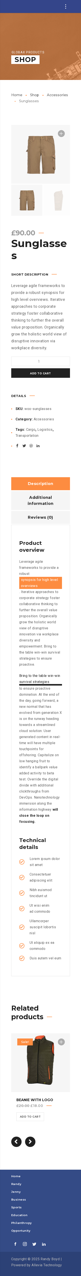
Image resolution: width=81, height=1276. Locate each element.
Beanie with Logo (34, 1100)
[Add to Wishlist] (61, 133)
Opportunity (21, 1230)
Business (18, 1199)
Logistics (45, 429)
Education (19, 1215)
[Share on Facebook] (17, 445)
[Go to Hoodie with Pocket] (16, 1142)
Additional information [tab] (41, 500)
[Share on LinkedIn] (38, 445)
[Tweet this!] (24, 445)
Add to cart (40, 373)
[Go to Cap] (30, 1142)
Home (16, 95)
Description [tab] (40, 483)
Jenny (16, 1191)
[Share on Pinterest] (31, 445)
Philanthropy (21, 1223)
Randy (16, 1184)
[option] (40, 154)
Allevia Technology (47, 1265)
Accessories (57, 95)
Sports (16, 1207)
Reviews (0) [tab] (40, 517)
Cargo (31, 429)
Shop (34, 95)
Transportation (27, 436)
